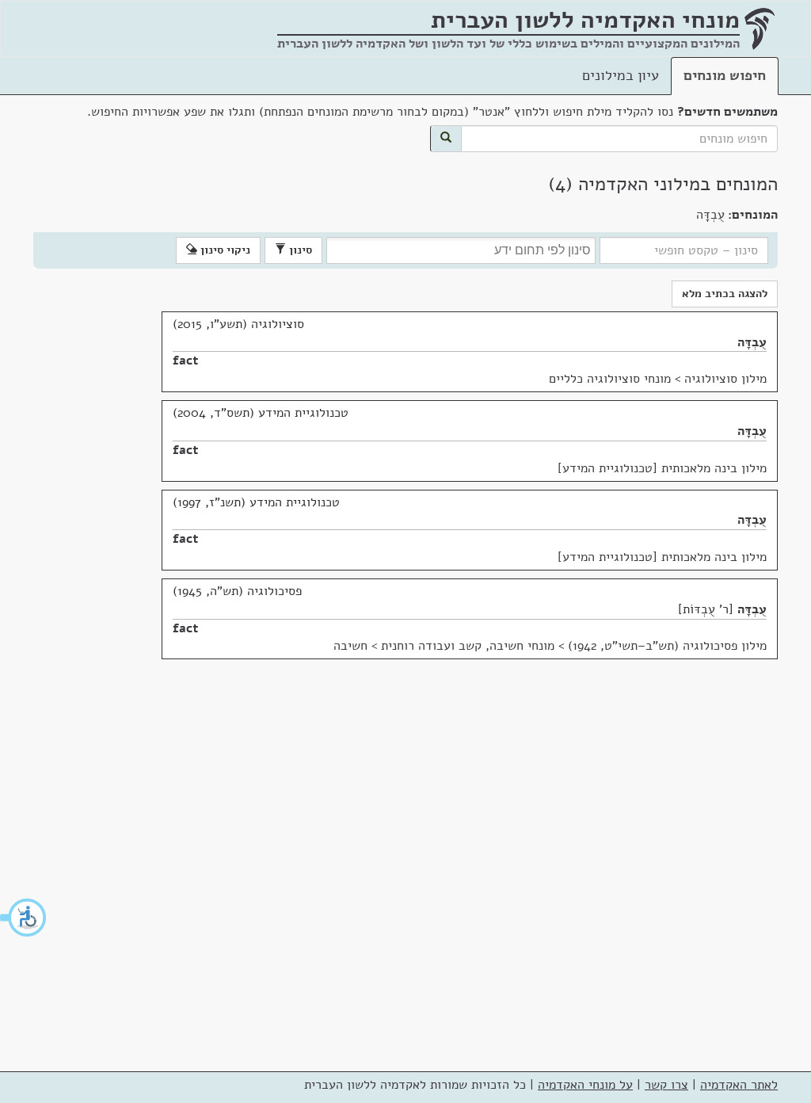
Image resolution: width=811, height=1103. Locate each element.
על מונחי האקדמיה (585, 1084)
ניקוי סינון (223, 250)
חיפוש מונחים (724, 75)
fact (186, 360)
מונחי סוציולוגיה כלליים (610, 378)
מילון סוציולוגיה (725, 378)
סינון (299, 250)
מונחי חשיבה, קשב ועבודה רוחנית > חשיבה (443, 646)
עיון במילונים (620, 75)
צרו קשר (666, 1084)
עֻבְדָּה (752, 342)
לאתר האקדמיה (739, 1084)
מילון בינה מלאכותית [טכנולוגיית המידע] (662, 468)
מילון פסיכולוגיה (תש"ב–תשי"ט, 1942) (667, 646)
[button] (24, 917)
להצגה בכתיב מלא (724, 293)
